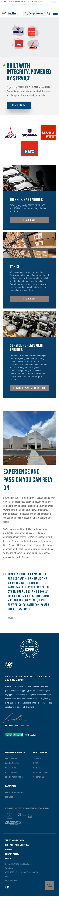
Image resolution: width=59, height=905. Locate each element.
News (35, 763)
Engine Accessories (14, 777)
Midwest (9, 797)
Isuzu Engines (11, 767)
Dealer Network (41, 772)
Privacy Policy (12, 854)
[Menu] (55, 13)
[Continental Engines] (13, 823)
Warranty (10, 849)
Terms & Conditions (14, 840)
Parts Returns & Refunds (17, 844)
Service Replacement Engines (29, 388)
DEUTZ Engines (12, 758)
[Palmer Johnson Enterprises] (9, 815)
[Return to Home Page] (10, 13)
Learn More (18, 105)
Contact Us (38, 777)
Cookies (8, 858)
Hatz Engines (11, 772)
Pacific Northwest (14, 792)
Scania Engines (12, 763)
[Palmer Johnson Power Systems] (25, 815)
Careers (37, 767)
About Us (37, 758)
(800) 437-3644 (35, 13)
